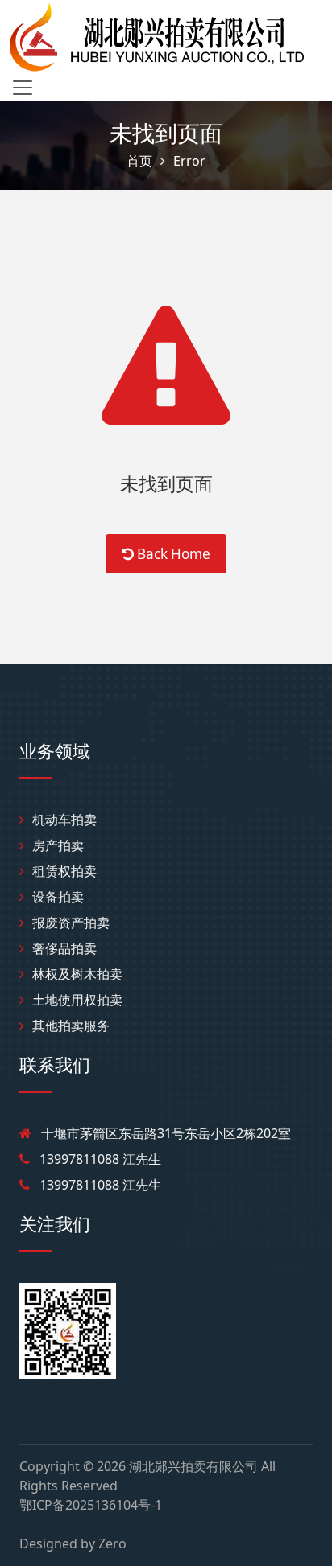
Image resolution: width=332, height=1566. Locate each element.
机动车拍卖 (64, 819)
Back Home (172, 554)
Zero (112, 1543)
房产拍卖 (58, 845)
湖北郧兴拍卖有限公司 (193, 1466)
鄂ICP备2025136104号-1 (90, 1505)
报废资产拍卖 (71, 922)
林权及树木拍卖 (77, 974)
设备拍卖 (58, 897)
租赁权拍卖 (64, 871)
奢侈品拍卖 (64, 948)
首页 (139, 161)
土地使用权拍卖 (77, 1000)
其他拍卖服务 (71, 1025)
